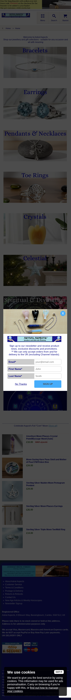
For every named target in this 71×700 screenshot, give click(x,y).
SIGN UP (48, 384)
